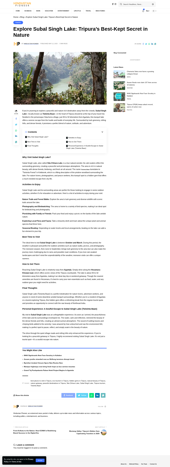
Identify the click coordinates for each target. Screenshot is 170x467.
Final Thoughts (32, 146)
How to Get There (74, 142)
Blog (22, 17)
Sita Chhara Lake (73, 383)
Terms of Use (16, 461)
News (128, 77)
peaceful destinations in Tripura (54, 383)
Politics (129, 110)
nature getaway (36, 383)
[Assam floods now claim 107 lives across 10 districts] (119, 85)
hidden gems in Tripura (77, 381)
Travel (18, 22)
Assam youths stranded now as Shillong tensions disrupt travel (49, 359)
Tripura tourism (99, 383)
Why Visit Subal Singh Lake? (37, 137)
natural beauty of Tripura (96, 381)
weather (130, 88)
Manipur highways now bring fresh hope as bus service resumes (49, 367)
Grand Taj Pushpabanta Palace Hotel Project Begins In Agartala (49, 370)
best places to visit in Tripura (41, 381)
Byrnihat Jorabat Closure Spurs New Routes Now (43, 363)
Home (15, 17)
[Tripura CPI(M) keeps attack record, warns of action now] (119, 107)
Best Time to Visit (33, 142)
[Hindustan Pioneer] (22, 4)
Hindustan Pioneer (31, 43)
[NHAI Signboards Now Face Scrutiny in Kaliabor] (119, 96)
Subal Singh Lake (86, 383)
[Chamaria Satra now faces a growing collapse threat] (119, 74)
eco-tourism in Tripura (60, 381)
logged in (28, 448)
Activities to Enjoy (74, 138)
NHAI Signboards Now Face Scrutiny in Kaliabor (43, 355)
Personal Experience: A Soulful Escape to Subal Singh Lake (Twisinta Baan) (84, 147)
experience (25, 258)
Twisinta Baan (85, 169)
